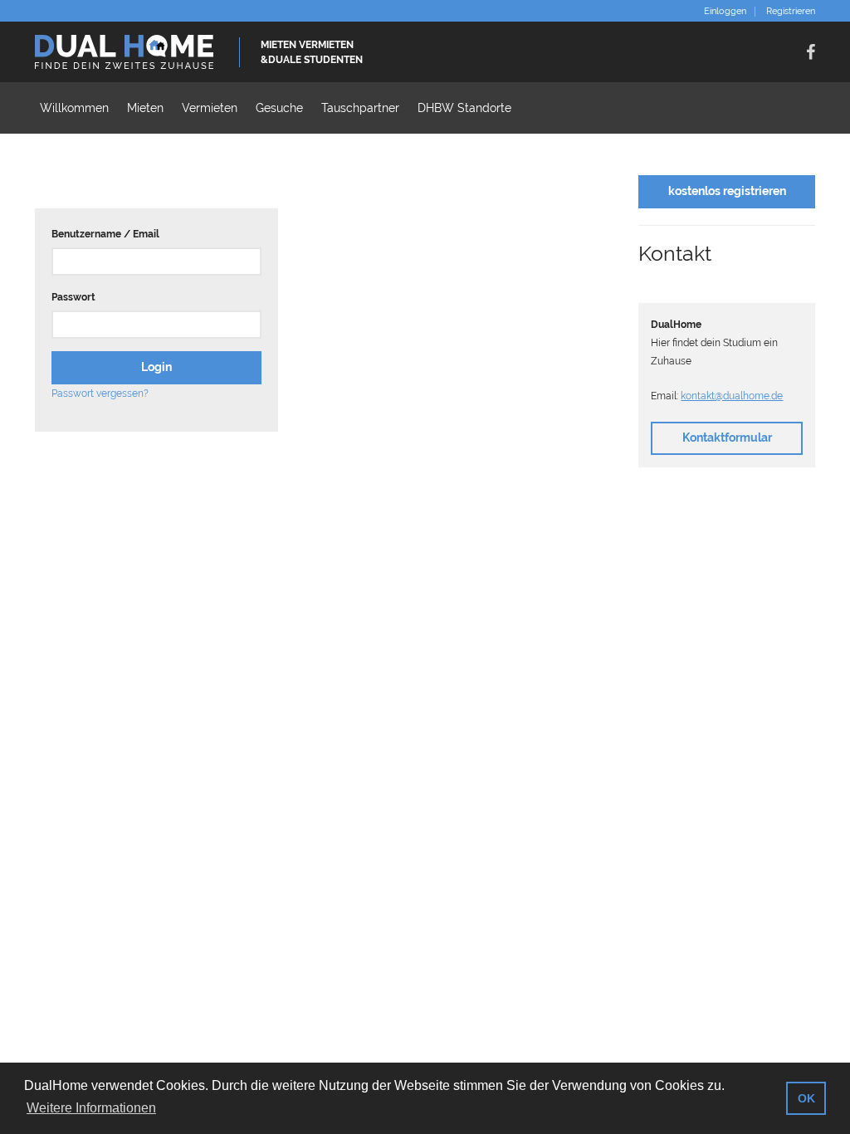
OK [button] (806, 1098)
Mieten (145, 108)
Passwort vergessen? (100, 393)
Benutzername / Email (105, 234)
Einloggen (725, 12)
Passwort (73, 297)
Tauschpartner (360, 108)
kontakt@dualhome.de (732, 396)
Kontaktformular (727, 437)
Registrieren (790, 12)
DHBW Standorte (464, 108)
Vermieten (209, 108)
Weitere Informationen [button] (91, 1108)
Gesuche (279, 108)
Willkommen (74, 108)
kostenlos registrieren (727, 191)
